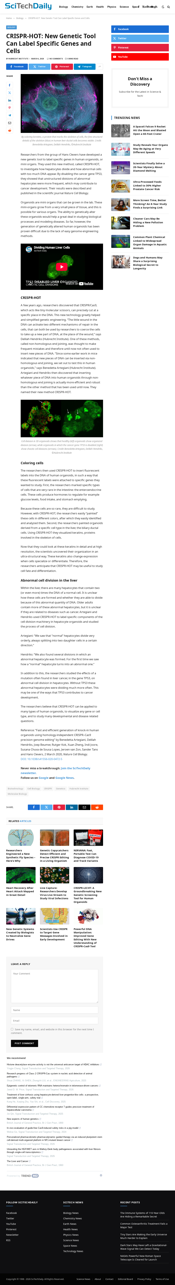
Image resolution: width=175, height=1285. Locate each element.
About (98, 1279)
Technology (149, 6)
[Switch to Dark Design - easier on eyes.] (163, 6)
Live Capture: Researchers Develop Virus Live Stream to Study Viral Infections (54, 893)
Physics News (71, 1234)
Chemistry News (72, 1218)
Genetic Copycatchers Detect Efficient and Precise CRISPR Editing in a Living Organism (54, 855)
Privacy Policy (144, 1279)
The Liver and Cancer (17, 1161)
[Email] (9, 122)
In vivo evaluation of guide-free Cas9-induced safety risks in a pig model (42, 1128)
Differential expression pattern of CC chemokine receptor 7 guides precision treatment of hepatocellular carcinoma (50, 1108)
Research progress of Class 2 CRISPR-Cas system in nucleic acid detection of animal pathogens (49, 1075)
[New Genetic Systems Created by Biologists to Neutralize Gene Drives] (21, 916)
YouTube (11, 1223)
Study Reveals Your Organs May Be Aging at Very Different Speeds (150, 148)
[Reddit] (9, 130)
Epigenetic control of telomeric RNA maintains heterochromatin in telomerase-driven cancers (52, 1085)
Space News (70, 1245)
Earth (90, 6)
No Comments (56, 59)
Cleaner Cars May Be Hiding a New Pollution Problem (148, 222)
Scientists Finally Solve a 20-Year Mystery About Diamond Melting (149, 167)
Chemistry (77, 6)
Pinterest (11, 1229)
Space (135, 6)
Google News (64, 778)
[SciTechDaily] (28, 6)
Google (44, 778)
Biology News (71, 1213)
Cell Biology (33, 788)
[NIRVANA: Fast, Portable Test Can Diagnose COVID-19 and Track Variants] (88, 837)
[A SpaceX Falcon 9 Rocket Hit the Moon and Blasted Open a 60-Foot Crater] (120, 130)
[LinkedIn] (9, 100)
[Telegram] (9, 115)
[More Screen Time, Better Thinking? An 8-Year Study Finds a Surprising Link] (120, 204)
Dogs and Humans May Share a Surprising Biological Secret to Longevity (148, 263)
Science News (71, 1240)
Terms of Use (162, 1279)
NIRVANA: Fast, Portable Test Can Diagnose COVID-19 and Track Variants (86, 855)
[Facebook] (9, 85)
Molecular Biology (17, 794)
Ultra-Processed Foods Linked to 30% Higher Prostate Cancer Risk (147, 185)
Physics (111, 6)
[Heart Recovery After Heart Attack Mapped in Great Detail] (21, 875)
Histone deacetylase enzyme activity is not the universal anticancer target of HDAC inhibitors (53, 1064)
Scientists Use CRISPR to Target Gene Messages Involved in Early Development (54, 934)
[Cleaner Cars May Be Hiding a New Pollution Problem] (120, 222)
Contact (109, 1279)
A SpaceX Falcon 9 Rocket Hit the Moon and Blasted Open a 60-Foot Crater (149, 130)
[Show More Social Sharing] (99, 67)
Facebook (11, 1213)
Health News (70, 1229)
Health (100, 6)
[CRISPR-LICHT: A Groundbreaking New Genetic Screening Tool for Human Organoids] (88, 875)
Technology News (73, 1251)
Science (124, 6)
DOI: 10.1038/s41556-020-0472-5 (41, 759)
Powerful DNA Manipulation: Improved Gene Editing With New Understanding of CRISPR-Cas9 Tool (85, 937)
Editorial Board (125, 1279)
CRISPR (48, 788)
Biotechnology (15, 788)
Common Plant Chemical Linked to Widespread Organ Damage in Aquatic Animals (150, 242)
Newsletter (12, 1234)
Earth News (69, 1223)
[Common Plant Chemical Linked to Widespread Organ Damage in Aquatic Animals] (120, 241)
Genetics (60, 788)
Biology (63, 6)
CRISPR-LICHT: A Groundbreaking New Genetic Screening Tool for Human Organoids (88, 895)
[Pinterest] (9, 107)
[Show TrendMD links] (101, 1175)
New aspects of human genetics (23, 1119)
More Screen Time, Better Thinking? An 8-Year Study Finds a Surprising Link (150, 203)
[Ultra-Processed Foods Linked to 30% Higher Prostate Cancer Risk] (120, 186)
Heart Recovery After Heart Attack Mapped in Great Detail (20, 891)
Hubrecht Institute (79, 788)
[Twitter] (9, 92)
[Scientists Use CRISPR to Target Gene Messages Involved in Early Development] (54, 916)
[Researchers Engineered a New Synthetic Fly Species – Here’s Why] (21, 837)
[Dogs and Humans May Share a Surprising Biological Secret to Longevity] (120, 261)
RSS (8, 1240)
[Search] (168, 7)
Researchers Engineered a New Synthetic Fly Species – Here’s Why (20, 855)
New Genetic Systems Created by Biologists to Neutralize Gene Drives (20, 934)
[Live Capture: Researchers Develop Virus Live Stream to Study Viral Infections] (54, 875)
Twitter (10, 1218)
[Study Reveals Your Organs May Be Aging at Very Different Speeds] (120, 149)
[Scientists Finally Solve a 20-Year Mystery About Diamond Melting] (120, 167)
